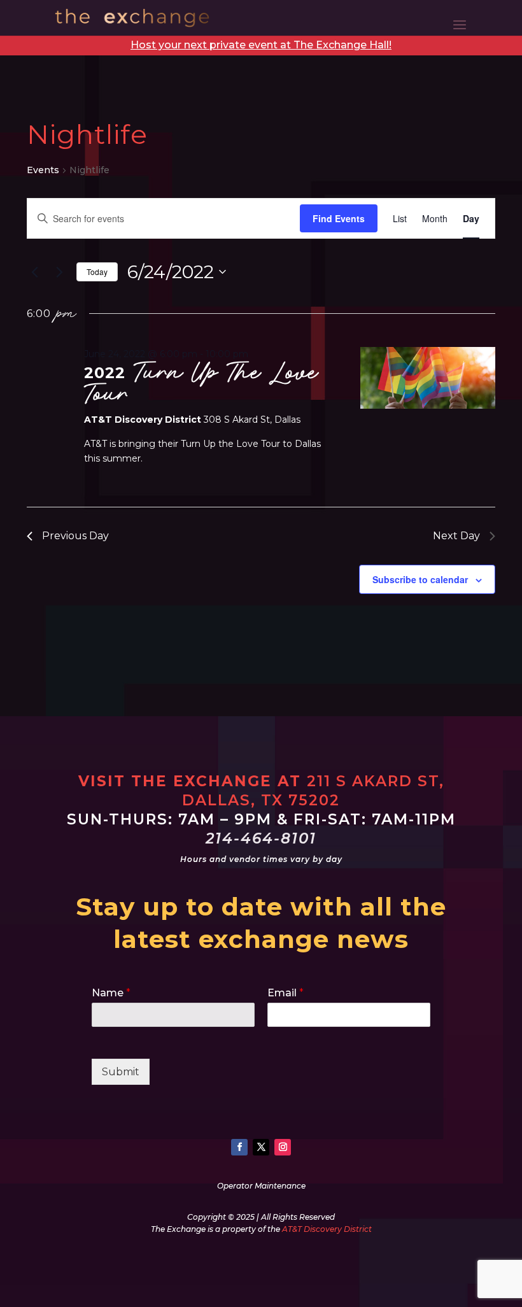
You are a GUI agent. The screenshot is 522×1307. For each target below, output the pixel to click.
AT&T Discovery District (327, 1229)
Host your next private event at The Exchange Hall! (261, 45)
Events (43, 170)
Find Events (339, 218)
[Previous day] (34, 271)
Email (285, 993)
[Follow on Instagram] (282, 1147)
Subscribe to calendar (420, 579)
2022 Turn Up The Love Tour (201, 383)
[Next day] (59, 271)
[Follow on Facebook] (239, 1147)
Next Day (456, 536)
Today (97, 271)
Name (111, 993)
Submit (120, 1072)
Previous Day (75, 536)
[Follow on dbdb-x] (261, 1147)
